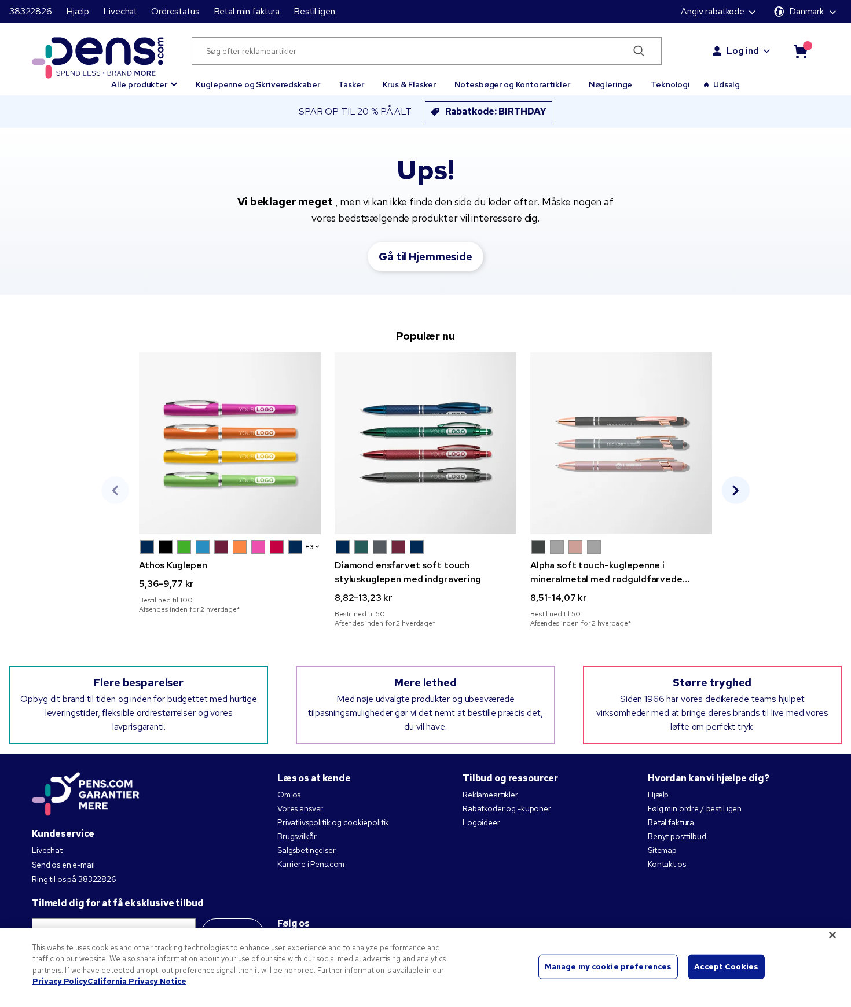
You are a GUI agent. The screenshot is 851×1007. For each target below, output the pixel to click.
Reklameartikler (490, 794)
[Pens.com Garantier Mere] (86, 793)
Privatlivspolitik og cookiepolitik (333, 822)
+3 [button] (309, 547)
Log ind (743, 51)
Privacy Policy (59, 981)
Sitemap (662, 850)
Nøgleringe (611, 84)
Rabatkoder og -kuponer (507, 808)
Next (736, 490)
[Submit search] (638, 51)
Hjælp (77, 11)
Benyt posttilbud (677, 836)
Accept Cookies (726, 967)
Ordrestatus (175, 11)
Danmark (806, 11)
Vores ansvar (300, 808)
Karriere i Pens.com (310, 864)
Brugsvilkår (296, 836)
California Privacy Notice (136, 981)
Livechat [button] (120, 11)
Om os (288, 794)
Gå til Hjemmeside (425, 256)
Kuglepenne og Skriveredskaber (258, 84)
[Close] (832, 934)
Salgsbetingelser (306, 850)
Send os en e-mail (63, 864)
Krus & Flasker (409, 84)
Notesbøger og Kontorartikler (512, 84)
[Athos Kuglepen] (230, 443)
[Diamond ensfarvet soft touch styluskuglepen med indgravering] (425, 443)
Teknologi (670, 84)
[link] (230, 483)
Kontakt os (667, 864)
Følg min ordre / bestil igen (695, 808)
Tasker (351, 84)
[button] (144, 79)
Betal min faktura (247, 11)
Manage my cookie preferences (608, 967)
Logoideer (481, 822)
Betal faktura (671, 822)
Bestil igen (314, 11)
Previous (115, 490)
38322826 (30, 11)
